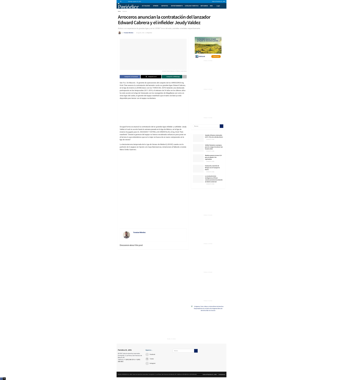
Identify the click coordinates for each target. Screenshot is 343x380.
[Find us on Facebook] (118, 1)
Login (218, 6)
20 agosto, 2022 (140, 32)
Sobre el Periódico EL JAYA (218, 1)
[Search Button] (224, 6)
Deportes (164, 6)
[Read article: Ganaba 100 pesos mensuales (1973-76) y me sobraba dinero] (198, 138)
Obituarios (204, 6)
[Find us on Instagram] (123, 1)
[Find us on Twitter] (120, 1)
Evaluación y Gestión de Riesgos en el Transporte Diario (212, 167)
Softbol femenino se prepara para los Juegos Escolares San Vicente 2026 (214, 147)
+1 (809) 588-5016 (129, 359)
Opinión (155, 6)
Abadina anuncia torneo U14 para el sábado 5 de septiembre (213, 157)
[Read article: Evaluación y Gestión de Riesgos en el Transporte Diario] (198, 169)
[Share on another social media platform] (185, 76)
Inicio (119, 11)
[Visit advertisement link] (208, 48)
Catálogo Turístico (191, 6)
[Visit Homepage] (128, 6)
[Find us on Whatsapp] (125, 1)
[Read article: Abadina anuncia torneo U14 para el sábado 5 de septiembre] (198, 158)
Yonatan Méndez (128, 32)
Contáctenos (221, 374)
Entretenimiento (177, 6)
